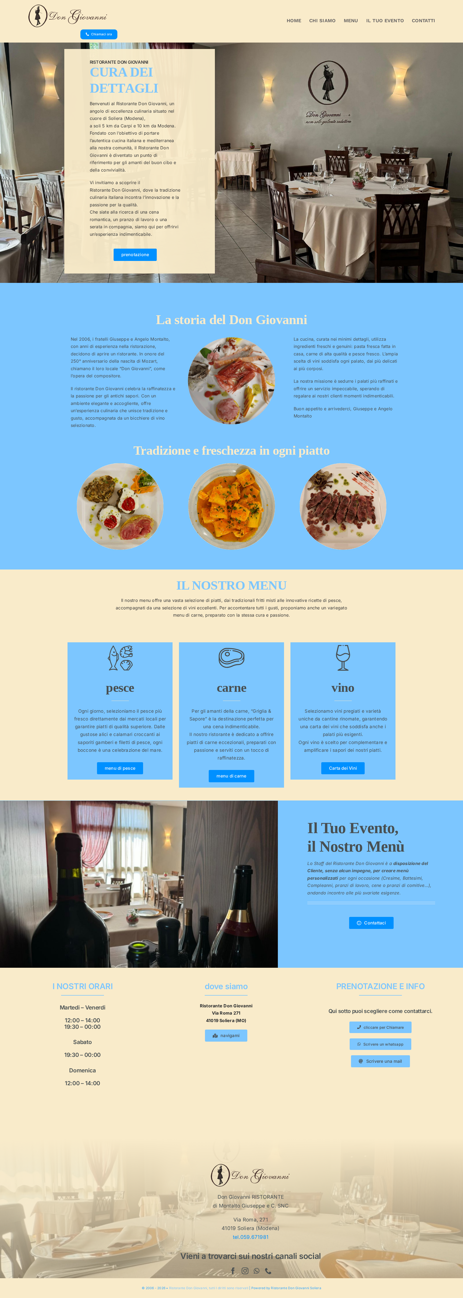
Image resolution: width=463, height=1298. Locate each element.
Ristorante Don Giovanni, (189, 1288)
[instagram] (245, 1270)
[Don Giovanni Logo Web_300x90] (68, 6)
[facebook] (233, 1270)
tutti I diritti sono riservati (228, 1288)
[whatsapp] (256, 1270)
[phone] (268, 1270)
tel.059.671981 (250, 1237)
